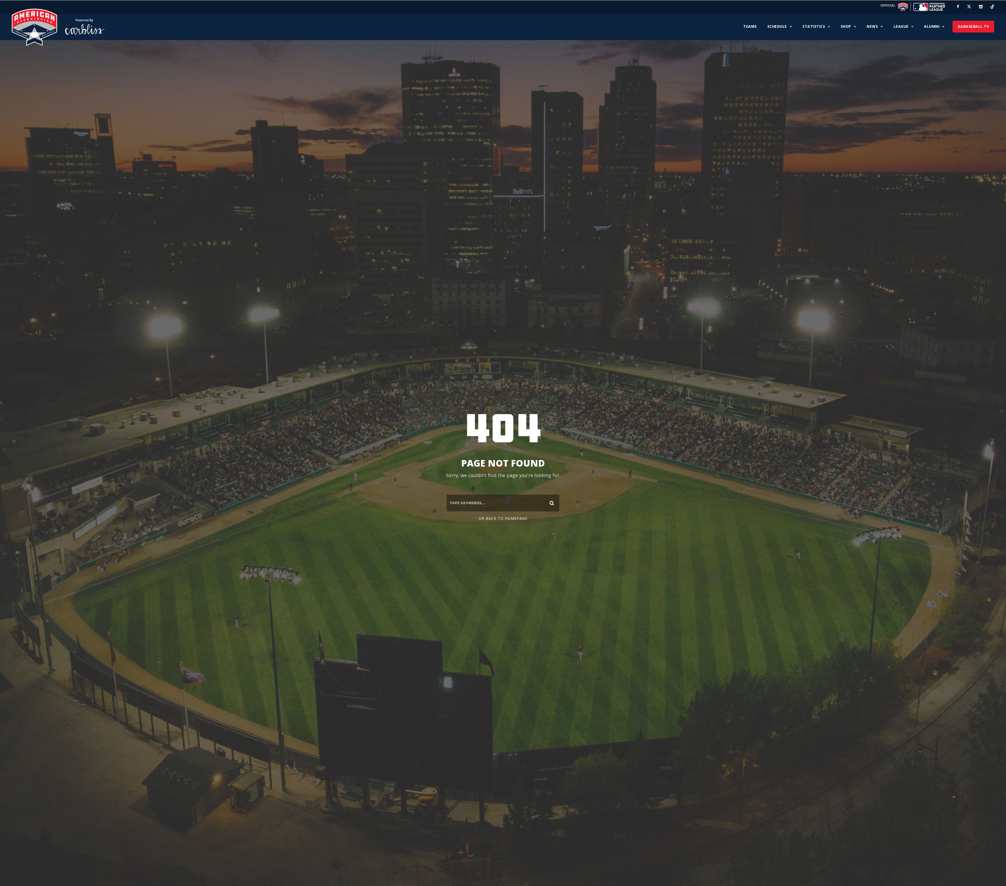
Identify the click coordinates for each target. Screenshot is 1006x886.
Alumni (931, 26)
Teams (750, 26)
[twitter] (969, 6)
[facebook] (958, 6)
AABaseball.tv (973, 26)
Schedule (777, 26)
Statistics (813, 26)
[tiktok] (992, 6)
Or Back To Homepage (503, 518)
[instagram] (981, 6)
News (872, 26)
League (901, 26)
